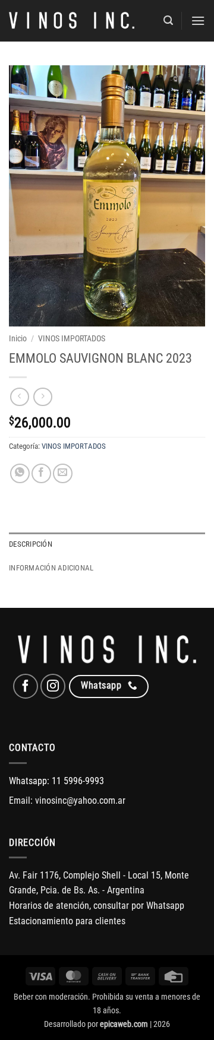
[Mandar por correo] (63, 473)
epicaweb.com (124, 1024)
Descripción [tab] (30, 544)
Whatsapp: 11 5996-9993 (56, 781)
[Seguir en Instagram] (52, 686)
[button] (168, 20)
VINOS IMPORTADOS (71, 338)
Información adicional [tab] (51, 567)
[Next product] (19, 397)
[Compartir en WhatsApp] (20, 473)
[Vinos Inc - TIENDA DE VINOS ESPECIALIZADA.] (71, 21)
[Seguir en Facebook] (25, 686)
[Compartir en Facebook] (41, 473)
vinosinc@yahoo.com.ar (80, 800)
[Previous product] (42, 397)
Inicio (18, 338)
